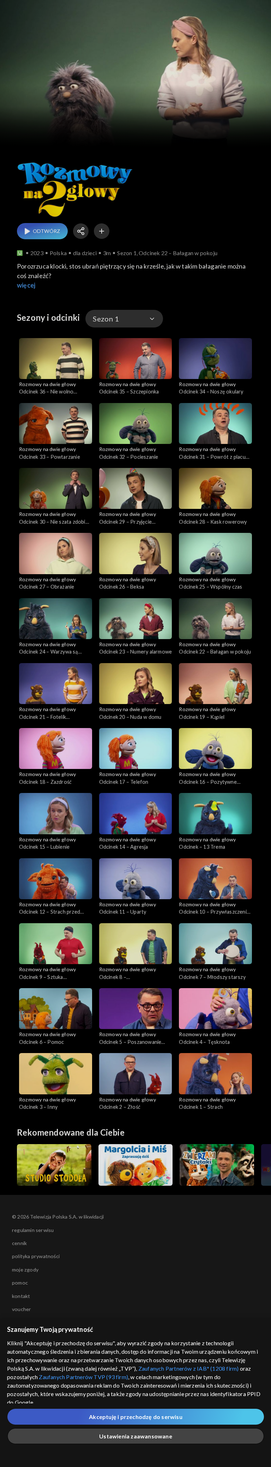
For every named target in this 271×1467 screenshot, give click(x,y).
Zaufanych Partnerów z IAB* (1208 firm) (188, 1368)
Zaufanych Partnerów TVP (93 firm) (83, 1376)
